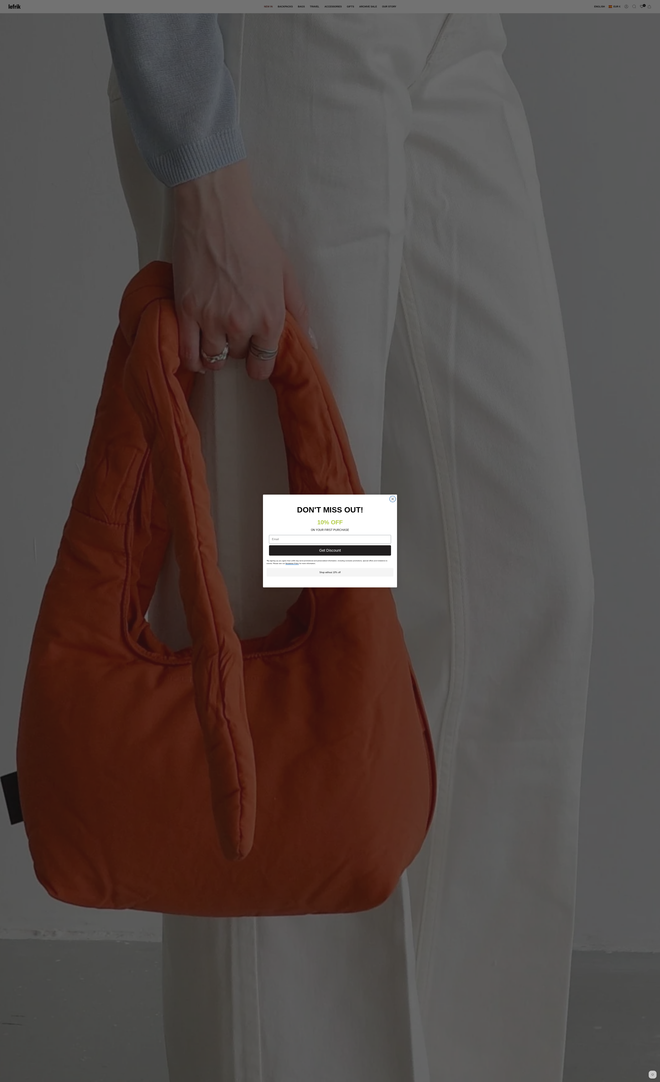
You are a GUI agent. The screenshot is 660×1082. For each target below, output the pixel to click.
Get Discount (330, 550)
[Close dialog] (393, 499)
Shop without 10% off (330, 572)
